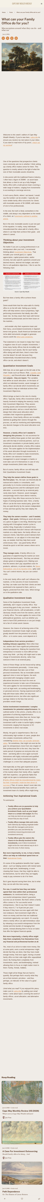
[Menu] (41, 4)
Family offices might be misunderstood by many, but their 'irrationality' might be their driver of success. (22, 782)
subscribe (34, 137)
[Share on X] (7, 38)
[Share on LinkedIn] (16, 38)
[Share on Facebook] (3, 38)
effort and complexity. (25, 337)
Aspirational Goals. (14, 858)
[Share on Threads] (12, 38)
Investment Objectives (23, 252)
